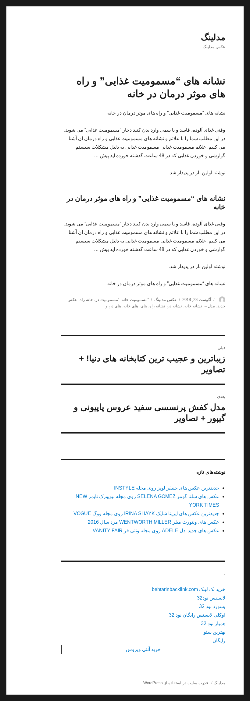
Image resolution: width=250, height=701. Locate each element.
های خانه (130, 306)
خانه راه (86, 299)
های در (115, 306)
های (144, 306)
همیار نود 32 (213, 623)
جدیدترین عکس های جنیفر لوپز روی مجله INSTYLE (166, 487)
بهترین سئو (214, 632)
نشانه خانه (193, 306)
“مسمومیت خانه (135, 299)
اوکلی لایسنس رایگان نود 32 (197, 615)
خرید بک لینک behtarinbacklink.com (188, 589)
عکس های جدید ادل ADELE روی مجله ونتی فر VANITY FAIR (156, 530)
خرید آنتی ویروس (143, 649)
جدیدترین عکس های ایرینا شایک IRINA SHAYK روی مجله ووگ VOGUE (146, 513)
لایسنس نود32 (211, 597)
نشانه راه (157, 306)
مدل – (210, 306)
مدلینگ (213, 37)
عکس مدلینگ (165, 299)
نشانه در (175, 306)
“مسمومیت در (107, 299)
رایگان (218, 640)
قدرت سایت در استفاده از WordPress (175, 683)
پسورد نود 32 (212, 606)
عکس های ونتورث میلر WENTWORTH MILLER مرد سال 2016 (153, 522)
